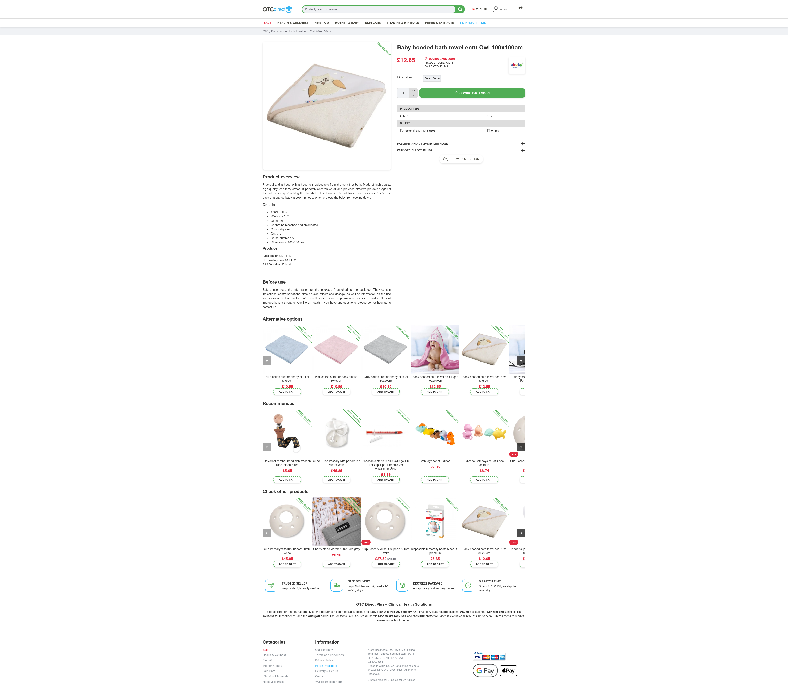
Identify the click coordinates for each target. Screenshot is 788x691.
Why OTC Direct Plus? (414, 150)
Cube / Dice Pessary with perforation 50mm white (336, 463)
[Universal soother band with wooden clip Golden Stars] (287, 433)
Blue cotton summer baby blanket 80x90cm (287, 378)
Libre (508, 612)
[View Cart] (520, 9)
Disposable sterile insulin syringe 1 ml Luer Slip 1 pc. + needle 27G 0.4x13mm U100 (386, 464)
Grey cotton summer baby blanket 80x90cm (386, 378)
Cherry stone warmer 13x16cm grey (336, 549)
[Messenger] (455, 659)
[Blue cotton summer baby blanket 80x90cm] (287, 349)
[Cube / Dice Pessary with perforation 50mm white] (336, 433)
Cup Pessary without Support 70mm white (287, 551)
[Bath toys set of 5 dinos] (435, 433)
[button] (287, 391)
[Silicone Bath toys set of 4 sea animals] (484, 433)
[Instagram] (437, 659)
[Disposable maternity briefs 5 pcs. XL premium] (435, 521)
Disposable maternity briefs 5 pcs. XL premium (435, 551)
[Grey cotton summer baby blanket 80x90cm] (385, 349)
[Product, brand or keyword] (460, 9)
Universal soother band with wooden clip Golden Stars (287, 463)
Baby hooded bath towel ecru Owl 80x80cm (484, 378)
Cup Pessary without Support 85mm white (385, 551)
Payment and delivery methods (422, 144)
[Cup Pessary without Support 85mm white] (385, 521)
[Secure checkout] (489, 656)
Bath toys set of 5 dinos (435, 461)
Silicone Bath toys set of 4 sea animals (484, 463)
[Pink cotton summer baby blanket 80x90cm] (336, 349)
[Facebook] (428, 659)
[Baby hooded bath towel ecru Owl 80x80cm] (484, 349)
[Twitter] (446, 659)
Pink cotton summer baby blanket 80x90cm (336, 378)
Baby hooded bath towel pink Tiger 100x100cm (435, 378)
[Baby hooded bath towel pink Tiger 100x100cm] (435, 349)
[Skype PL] (446, 668)
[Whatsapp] (465, 659)
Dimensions (404, 77)
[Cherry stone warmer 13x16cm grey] (336, 521)
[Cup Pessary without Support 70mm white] (287, 521)
